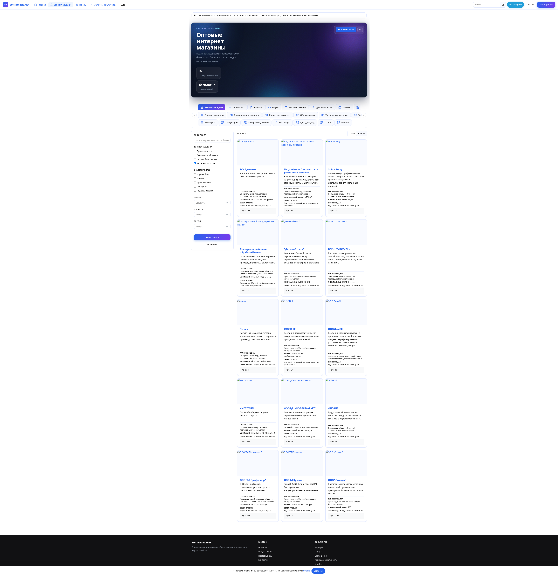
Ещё (123, 4)
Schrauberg (335, 169)
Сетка (352, 133)
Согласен (318, 570)
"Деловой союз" (294, 249)
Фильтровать (212, 237)
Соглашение (321, 555)
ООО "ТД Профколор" (253, 480)
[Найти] (503, 4)
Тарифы (319, 547)
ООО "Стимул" (337, 480)
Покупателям (264, 551)
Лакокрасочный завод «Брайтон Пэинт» (253, 251)
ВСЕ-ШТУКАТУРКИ (339, 249)
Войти (531, 4)
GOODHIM (290, 328)
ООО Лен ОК (335, 328)
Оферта (319, 551)
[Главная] (195, 15)
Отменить (212, 244)
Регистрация (546, 4)
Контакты (263, 559)
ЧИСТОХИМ (247, 408)
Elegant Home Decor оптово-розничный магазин (301, 171)
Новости (262, 547)
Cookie (318, 564)
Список (361, 133)
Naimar (244, 328)
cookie (306, 570)
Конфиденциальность (326, 559)
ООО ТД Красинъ (294, 480)
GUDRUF (333, 408)
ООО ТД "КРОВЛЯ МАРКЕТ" (300, 408)
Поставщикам (265, 555)
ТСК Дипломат (248, 169)
